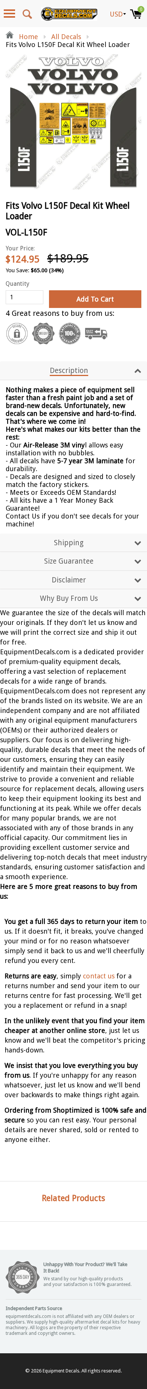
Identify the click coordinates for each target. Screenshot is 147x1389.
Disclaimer (69, 580)
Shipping (69, 542)
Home (27, 37)
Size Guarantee (68, 561)
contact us (99, 976)
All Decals (66, 37)
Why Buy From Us (69, 598)
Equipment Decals (61, 1371)
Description (69, 370)
